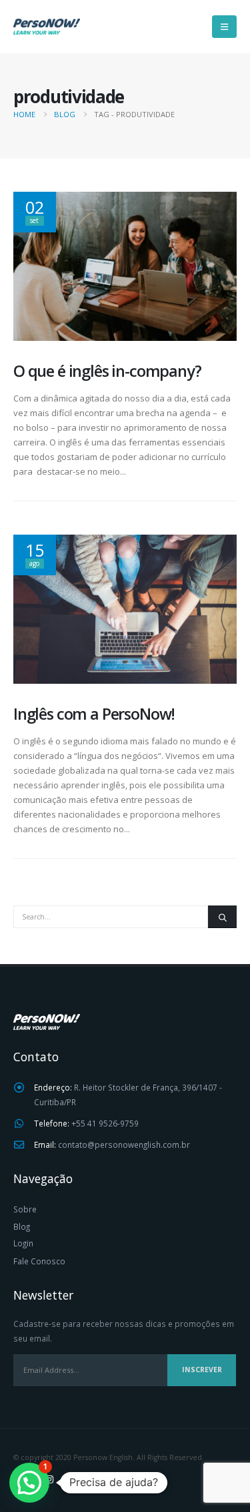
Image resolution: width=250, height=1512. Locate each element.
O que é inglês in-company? (107, 370)
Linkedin (74, 1479)
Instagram (49, 1479)
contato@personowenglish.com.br (124, 1144)
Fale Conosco (39, 1261)
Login (23, 1243)
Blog (21, 1226)
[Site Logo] (46, 27)
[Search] (222, 916)
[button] (224, 26)
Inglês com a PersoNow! (94, 713)
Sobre (25, 1209)
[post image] (125, 266)
